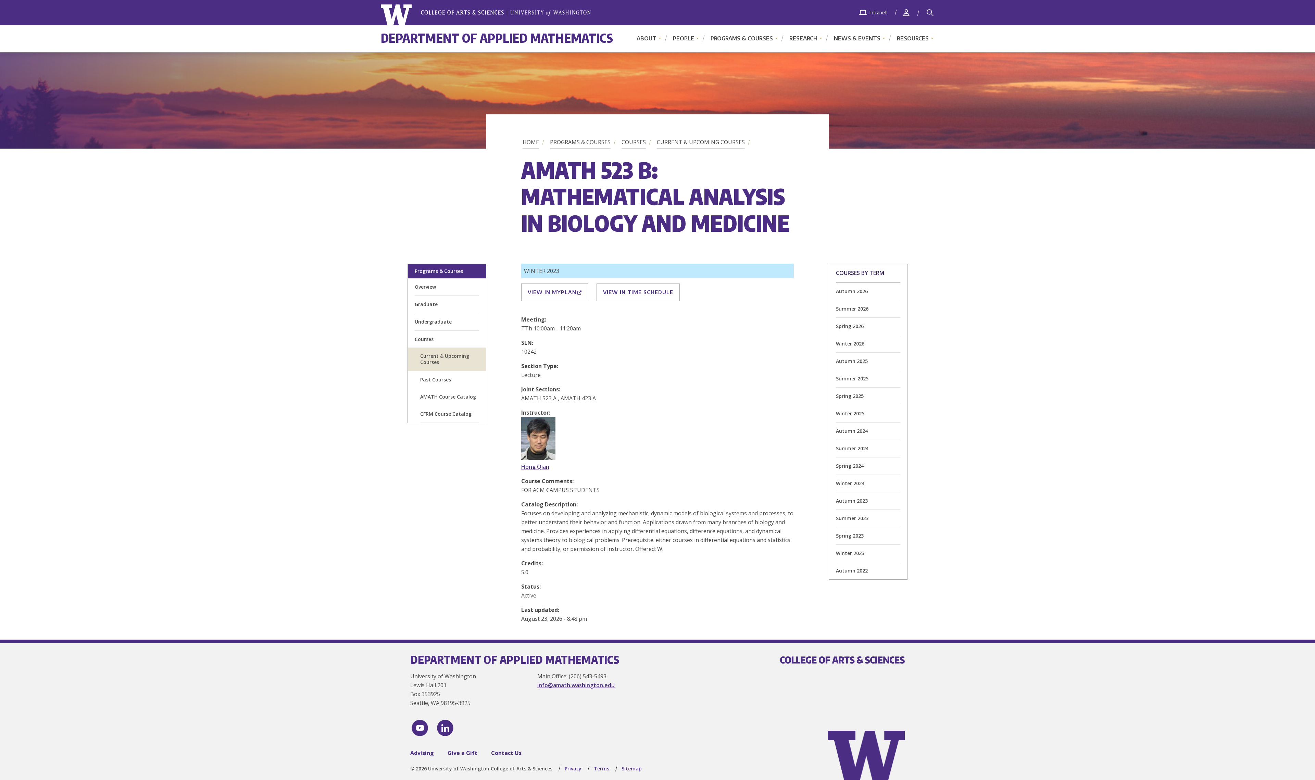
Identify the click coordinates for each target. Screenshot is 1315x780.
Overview (425, 287)
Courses (634, 142)
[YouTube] (419, 728)
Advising (422, 753)
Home (531, 142)
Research (803, 38)
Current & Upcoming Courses (701, 142)
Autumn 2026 (852, 291)
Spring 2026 (850, 326)
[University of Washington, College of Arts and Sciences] (486, 14)
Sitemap (632, 768)
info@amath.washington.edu (576, 685)
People (683, 38)
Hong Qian (535, 466)
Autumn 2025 (852, 361)
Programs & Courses (742, 38)
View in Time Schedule (638, 292)
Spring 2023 (850, 535)
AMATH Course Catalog (448, 396)
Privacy (573, 768)
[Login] (906, 12)
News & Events (857, 38)
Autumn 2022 (852, 570)
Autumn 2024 (852, 431)
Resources (913, 38)
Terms (601, 768)
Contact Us (506, 753)
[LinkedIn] (445, 728)
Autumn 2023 (852, 501)
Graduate (426, 304)
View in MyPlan (552, 292)
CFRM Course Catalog (446, 414)
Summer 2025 (852, 378)
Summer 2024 (852, 448)
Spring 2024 (850, 466)
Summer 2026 (852, 308)
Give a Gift (462, 753)
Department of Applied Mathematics (497, 38)
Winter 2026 (850, 343)
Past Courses (435, 379)
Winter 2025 (850, 413)
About (646, 38)
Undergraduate (433, 321)
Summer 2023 (852, 518)
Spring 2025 (850, 396)
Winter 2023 (850, 553)
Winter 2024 (850, 483)
